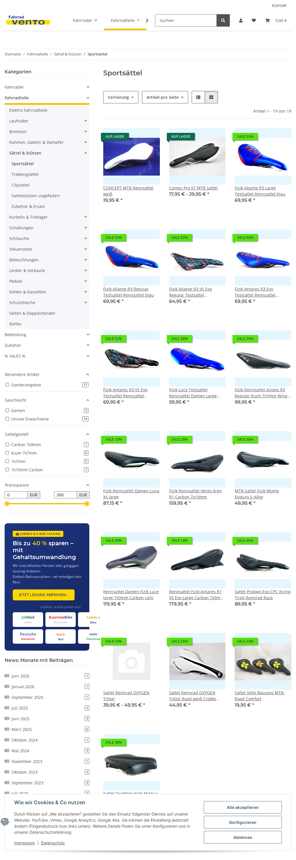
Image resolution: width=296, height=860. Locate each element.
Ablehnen (242, 837)
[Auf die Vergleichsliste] (135, 138)
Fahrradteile (17, 97)
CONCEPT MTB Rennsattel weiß (128, 191)
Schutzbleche (22, 302)
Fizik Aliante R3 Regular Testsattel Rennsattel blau (128, 292)
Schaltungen (21, 227)
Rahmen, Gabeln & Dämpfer (36, 142)
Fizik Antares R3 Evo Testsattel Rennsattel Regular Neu (255, 292)
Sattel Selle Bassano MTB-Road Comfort (260, 695)
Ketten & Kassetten (27, 292)
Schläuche (19, 238)
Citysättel (20, 185)
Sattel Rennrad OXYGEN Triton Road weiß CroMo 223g (192, 696)
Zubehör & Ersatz (28, 206)
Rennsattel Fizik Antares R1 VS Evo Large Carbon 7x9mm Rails (196, 595)
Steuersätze (20, 249)
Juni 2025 (50, 718)
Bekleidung (15, 334)
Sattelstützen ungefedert (36, 195)
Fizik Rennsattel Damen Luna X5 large (131, 494)
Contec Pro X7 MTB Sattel (193, 188)
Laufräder (18, 121)
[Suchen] (223, 20)
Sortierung (118, 97)
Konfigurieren (242, 822)
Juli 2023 (50, 793)
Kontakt (279, 5)
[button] (240, 20)
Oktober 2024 (50, 740)
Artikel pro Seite (163, 97)
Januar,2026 (50, 686)
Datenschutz (53, 842)
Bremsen (18, 131)
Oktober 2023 (50, 772)
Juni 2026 (50, 676)
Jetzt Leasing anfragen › (43, 594)
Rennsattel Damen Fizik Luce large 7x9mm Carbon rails (131, 594)
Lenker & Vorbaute (27, 270)
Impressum (24, 842)
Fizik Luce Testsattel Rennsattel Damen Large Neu (193, 393)
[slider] (6, 503)
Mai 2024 (50, 750)
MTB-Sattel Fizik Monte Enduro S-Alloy (257, 494)
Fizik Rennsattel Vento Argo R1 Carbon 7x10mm (195, 494)
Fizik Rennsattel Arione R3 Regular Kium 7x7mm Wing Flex (261, 393)
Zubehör (13, 345)
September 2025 (50, 697)
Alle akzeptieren (243, 807)
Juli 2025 (50, 708)
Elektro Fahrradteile (28, 110)
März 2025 (50, 729)
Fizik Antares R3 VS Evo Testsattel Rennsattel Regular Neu (125, 393)
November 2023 (50, 761)
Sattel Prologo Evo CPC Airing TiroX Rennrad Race (263, 594)
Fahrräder (14, 87)
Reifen (15, 324)
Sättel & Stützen (25, 153)
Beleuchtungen (24, 260)
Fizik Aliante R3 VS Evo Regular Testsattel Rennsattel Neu (190, 292)
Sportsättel (23, 163)
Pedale (15, 281)
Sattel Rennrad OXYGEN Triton (126, 695)
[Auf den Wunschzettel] (150, 138)
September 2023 (50, 782)
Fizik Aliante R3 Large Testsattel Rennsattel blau (260, 191)
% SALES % (15, 356)
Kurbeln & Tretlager (28, 217)
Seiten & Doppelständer (32, 313)
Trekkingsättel (25, 174)
